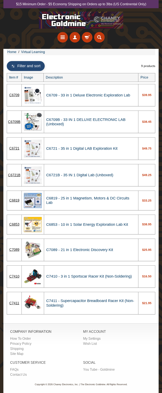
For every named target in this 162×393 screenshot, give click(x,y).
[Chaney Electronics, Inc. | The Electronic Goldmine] (81, 20)
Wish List (90, 343)
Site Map (16, 354)
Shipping (17, 348)
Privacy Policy (20, 343)
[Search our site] (99, 37)
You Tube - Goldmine (99, 369)
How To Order (20, 338)
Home (11, 52)
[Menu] (62, 37)
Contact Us (18, 374)
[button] (26, 66)
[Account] (75, 37)
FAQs (14, 369)
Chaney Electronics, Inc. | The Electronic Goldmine (79, 384)
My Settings (92, 338)
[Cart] (87, 37)
